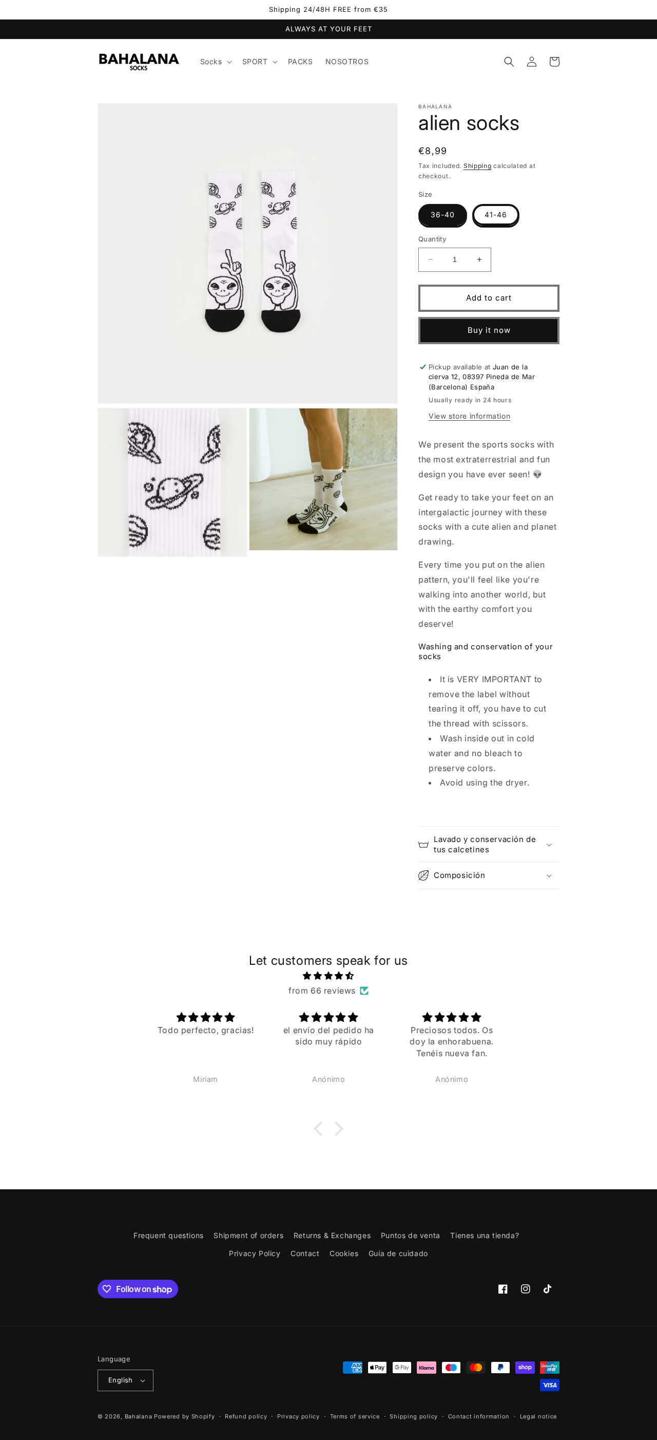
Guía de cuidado (398, 1253)
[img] (328, 975)
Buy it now (489, 330)
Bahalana (138, 1416)
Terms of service (355, 1416)
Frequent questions (168, 1235)
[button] (215, 61)
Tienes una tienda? (484, 1235)
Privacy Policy (254, 1253)
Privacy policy (298, 1416)
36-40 (443, 214)
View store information (469, 416)
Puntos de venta (410, 1235)
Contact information (479, 1416)
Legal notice (538, 1416)
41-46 (496, 214)
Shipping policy (414, 1416)
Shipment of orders (248, 1235)
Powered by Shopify (184, 1416)
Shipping (477, 166)
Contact (305, 1253)
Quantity (432, 239)
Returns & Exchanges (332, 1235)
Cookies (344, 1253)
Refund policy (246, 1416)
